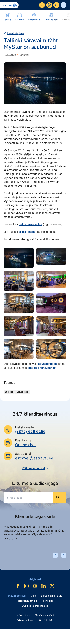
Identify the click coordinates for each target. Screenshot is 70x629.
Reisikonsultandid (27, 600)
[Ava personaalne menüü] (56, 5)
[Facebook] (18, 586)
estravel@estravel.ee (34, 458)
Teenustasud (23, 615)
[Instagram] (26, 586)
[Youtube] (35, 586)
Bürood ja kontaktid (51, 595)
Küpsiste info (46, 620)
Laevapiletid (22, 392)
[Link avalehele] (9, 5)
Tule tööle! (47, 600)
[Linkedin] (43, 586)
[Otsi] (42, 5)
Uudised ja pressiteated (35, 605)
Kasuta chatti (24, 440)
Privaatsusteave (25, 620)
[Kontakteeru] (49, 5)
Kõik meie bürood (33, 468)
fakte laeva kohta (30, 224)
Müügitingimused (44, 615)
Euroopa (9, 392)
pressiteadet (27, 231)
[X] (52, 586)
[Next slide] (63, 555)
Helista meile (24, 427)
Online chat (25, 445)
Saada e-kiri (23, 453)
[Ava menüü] (63, 5)
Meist (33, 595)
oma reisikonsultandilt (42, 367)
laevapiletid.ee (47, 363)
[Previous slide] (55, 555)
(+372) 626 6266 (30, 431)
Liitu (59, 497)
